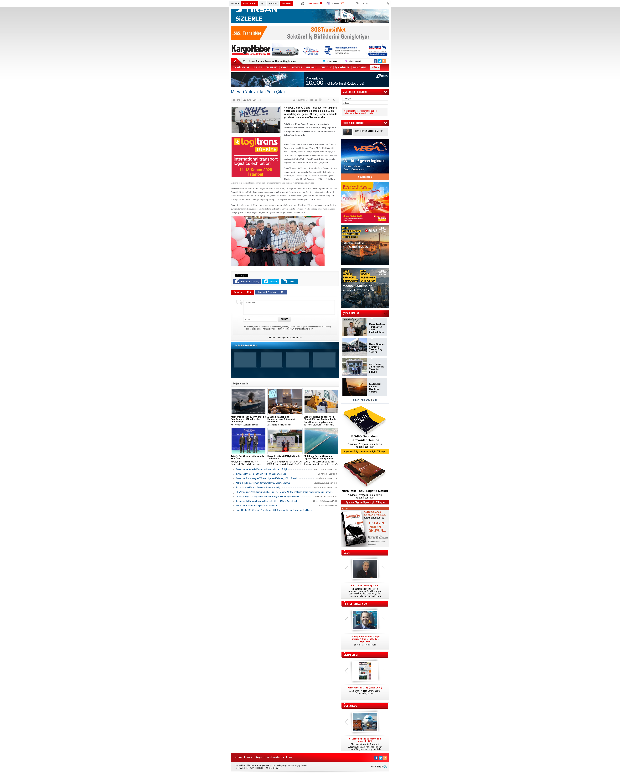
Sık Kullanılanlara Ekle (275, 757)
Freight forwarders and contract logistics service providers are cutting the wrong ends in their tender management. (365, 641)
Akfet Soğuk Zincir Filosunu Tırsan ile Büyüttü (376, 368)
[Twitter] (238, 100)
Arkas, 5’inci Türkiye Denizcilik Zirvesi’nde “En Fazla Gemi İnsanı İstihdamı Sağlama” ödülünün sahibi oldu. (247, 460)
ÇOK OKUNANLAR (351, 313)
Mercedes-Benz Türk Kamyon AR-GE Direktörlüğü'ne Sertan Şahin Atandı (377, 328)
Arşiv (262, 3)
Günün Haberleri (249, 3)
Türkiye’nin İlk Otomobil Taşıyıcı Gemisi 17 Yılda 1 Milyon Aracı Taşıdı (266, 501)
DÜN (374, 400)
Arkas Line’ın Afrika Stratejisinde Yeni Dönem (256, 505)
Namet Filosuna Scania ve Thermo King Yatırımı (377, 348)
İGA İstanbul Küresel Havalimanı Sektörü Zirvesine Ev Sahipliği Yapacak (375, 388)
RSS (290, 757)
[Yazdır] (320, 100)
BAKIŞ (347, 552)
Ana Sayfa (235, 3)
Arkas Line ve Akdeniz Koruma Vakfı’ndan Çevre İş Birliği (261, 469)
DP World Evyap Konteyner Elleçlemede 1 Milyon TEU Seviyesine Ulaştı (267, 496)
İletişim (259, 757)
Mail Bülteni (286, 3)
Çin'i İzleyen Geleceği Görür (368, 131)
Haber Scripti (377, 766)
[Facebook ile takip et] (375, 61)
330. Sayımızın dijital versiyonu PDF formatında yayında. (365, 691)
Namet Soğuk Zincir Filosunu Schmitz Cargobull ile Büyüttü (278, 60)
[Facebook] (233, 100)
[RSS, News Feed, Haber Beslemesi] (384, 61)
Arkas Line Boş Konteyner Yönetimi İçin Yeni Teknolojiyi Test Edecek (266, 478)
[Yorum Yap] (311, 100)
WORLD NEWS (350, 706)
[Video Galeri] (353, 61)
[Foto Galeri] (331, 61)
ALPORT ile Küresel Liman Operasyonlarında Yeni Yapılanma (263, 483)
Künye (249, 757)
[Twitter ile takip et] (380, 61)
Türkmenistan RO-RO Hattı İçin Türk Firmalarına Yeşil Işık (261, 474)
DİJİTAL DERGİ (351, 655)
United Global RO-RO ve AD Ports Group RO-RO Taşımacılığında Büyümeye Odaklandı (274, 510)
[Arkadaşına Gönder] (316, 100)
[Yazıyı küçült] (328, 100)
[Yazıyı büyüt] (335, 100)
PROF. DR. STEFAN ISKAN (355, 604)
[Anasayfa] (237, 61)
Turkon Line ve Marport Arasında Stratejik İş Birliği (258, 487)
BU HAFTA (365, 400)
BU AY (356, 400)
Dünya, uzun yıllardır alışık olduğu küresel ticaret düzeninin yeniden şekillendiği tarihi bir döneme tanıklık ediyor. (365, 590)
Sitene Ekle (273, 3)
